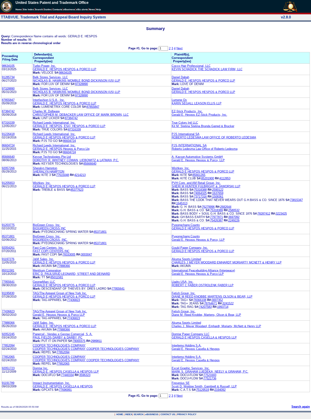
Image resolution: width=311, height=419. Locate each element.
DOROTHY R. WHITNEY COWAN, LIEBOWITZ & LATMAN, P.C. (76, 160)
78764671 (210, 303)
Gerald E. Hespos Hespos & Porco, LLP (198, 160)
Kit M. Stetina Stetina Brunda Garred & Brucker (203, 126)
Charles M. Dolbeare (46, 111)
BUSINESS (151, 414)
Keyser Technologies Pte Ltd (52, 156)
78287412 (263, 213)
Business (69, 9)
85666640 (8, 156)
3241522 (228, 303)
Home (18, 9)
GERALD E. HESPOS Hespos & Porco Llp (61, 149)
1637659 (217, 193)
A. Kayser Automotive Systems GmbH (197, 156)
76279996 (208, 206)
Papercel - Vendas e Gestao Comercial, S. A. (62, 334)
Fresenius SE (181, 383)
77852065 (8, 357)
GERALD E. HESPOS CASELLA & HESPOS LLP (66, 371)
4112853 (224, 178)
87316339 (8, 122)
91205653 (8, 183)
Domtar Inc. (40, 368)
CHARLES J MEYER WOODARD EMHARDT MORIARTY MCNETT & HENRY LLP (227, 262)
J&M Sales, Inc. (43, 259)
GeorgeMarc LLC (44, 282)
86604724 (69, 141)
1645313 (181, 203)
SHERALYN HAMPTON (48, 171)
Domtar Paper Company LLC (190, 334)
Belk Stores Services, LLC (50, 77)
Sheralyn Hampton (45, 168)
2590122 (217, 189)
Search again (300, 406)
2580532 (234, 210)
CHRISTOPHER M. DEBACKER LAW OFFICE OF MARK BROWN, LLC (81, 114)
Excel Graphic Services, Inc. (191, 368)
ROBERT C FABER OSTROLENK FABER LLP (203, 285)
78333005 (69, 254)
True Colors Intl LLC (185, 122)
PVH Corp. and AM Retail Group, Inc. (196, 183)
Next (179, 48)
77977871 (216, 217)
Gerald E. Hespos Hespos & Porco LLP (198, 274)
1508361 (217, 196)
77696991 (65, 389)
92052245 (8, 334)
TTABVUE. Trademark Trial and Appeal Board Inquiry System (53, 17)
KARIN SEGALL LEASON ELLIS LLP (197, 103)
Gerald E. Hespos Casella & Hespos (196, 349)
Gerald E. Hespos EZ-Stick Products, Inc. (199, 114)
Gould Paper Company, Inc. (190, 247)
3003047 (86, 254)
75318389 (216, 210)
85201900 (207, 178)
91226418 (8, 134)
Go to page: (150, 48)
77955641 (8, 282)
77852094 (8, 345)
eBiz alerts (82, 9)
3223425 (281, 213)
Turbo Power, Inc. (44, 66)
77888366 (63, 266)
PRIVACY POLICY (186, 414)
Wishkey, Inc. (181, 168)
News (92, 9)
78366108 (200, 300)
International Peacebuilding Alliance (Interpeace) (203, 270)
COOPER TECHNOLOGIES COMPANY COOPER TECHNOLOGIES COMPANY (86, 349)
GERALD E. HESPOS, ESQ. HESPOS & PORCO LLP (69, 126)
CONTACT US (168, 414)
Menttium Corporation (47, 270)
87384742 (8, 111)
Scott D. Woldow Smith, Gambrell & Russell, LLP (204, 386)
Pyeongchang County (186, 225)
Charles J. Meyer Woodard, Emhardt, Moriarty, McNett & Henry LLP (216, 326)
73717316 (200, 196)
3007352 (217, 300)
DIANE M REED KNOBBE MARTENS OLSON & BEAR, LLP (212, 296)
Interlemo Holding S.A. (186, 345)
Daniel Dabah (180, 77)
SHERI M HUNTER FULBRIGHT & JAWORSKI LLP (206, 186)
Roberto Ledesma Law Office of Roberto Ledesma (204, 149)
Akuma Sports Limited (186, 259)
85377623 (77, 189)
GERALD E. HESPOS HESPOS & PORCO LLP (64, 69)
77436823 (73, 300)
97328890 (81, 84)
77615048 (62, 175)
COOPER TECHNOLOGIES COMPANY (59, 345)
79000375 (79, 341)
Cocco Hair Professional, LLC (191, 66)
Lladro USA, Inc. (183, 282)
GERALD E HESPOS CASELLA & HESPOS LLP (204, 337)
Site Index (28, 9)
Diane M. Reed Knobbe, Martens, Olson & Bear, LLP (206, 314)
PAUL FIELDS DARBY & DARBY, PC (57, 337)
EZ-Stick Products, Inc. (187, 111)
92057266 (8, 168)
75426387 (216, 220)
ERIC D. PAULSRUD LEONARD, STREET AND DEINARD (71, 274)
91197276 (8, 259)
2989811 (96, 341)
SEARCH (138, 414)
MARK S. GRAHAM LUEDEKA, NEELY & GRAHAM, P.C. (210, 371)
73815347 (296, 200)
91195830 (8, 293)
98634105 (8, 66)
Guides (48, 9)
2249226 (234, 220)
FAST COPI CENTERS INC (51, 251)
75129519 (202, 389)
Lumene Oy (179, 100)
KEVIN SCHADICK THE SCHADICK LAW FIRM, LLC (207, 69)
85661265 (199, 175)
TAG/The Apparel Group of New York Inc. (60, 293)
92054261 (8, 247)
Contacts (57, 9)
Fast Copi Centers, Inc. (48, 247)
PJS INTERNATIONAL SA (189, 145)
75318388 (200, 189)
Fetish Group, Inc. (184, 293)
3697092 (234, 217)
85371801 (100, 231)
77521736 (210, 378)
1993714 (222, 307)
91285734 (8, 77)
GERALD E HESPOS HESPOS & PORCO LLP (64, 137)
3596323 (84, 375)
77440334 (67, 375)
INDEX (128, 414)
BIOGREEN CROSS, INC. (50, 239)
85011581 (8, 270)
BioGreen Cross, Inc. (47, 225)
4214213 (80, 175)
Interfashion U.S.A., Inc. (49, 100)
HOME (119, 414)
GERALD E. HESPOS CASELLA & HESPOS (63, 386)
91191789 (8, 383)
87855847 (8, 100)
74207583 (205, 307)
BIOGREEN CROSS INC (49, 228)
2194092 (220, 389)
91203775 (8, 225)
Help (98, 9)
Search (39, 9)
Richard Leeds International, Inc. (54, 122)
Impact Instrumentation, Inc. (51, 383)
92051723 (8, 368)
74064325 (200, 193)
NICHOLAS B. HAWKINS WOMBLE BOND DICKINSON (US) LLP (76, 80)
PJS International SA (185, 134)
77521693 (210, 375)
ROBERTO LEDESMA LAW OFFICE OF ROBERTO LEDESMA (214, 137)
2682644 (225, 206)
